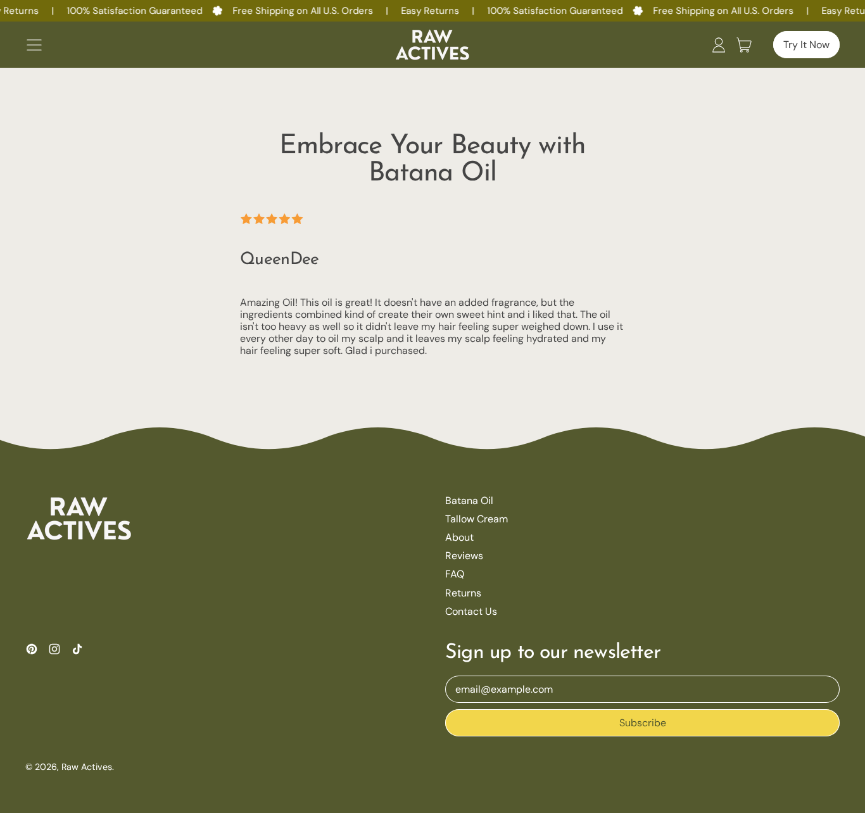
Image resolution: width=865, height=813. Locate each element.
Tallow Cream (476, 519)
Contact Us (471, 611)
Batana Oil (469, 500)
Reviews (464, 555)
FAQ (454, 574)
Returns (463, 593)
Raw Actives (86, 766)
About (459, 537)
